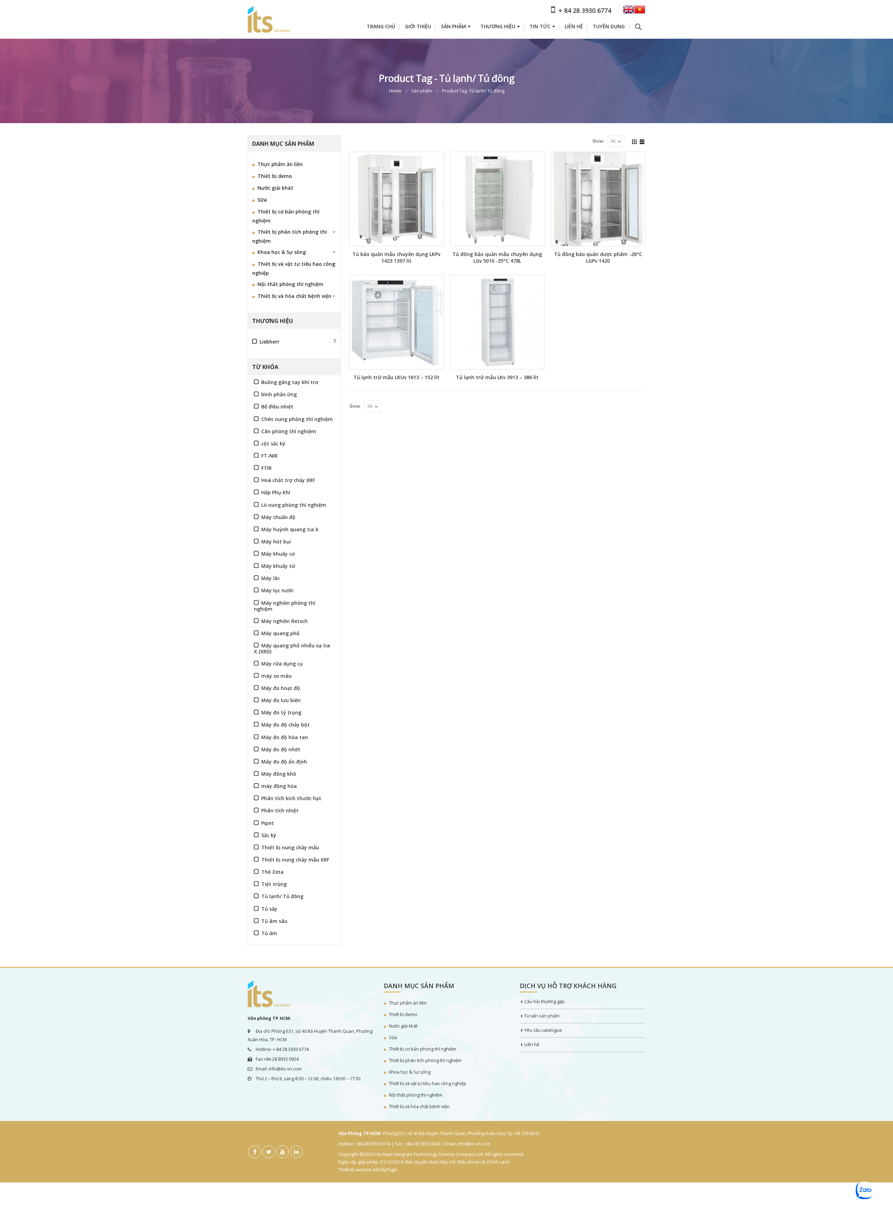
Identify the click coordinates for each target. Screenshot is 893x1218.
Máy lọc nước (277, 590)
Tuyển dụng (609, 26)
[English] (628, 12)
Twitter (268, 1151)
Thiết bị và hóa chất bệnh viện (294, 296)
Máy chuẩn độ (278, 517)
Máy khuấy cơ (278, 553)
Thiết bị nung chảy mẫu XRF (295, 859)
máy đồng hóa (279, 786)
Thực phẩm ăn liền (280, 164)
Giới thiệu (418, 26)
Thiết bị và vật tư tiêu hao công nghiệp (293, 268)
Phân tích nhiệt (280, 810)
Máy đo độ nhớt (280, 749)
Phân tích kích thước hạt (291, 798)
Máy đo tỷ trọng (281, 712)
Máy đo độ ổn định (284, 761)
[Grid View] (634, 141)
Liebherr (269, 341)
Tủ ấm (269, 933)
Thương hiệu (497, 26)
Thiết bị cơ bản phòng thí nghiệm (286, 216)
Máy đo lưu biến (281, 700)
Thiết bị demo (274, 176)
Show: (598, 141)
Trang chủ (381, 26)
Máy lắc (270, 578)
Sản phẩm (453, 26)
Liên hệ (574, 26)
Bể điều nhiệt (277, 406)
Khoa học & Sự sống (281, 252)
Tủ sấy (269, 908)
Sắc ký (268, 835)
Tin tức (540, 26)
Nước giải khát (275, 188)
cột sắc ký (273, 443)
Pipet (267, 823)
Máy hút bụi (276, 541)
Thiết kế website (355, 1170)
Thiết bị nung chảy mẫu (290, 847)
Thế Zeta (272, 872)
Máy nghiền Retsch (284, 621)
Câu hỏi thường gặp (544, 1002)
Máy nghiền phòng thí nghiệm (284, 606)
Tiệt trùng (274, 884)
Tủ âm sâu (274, 921)
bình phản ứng (279, 394)
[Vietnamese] (639, 12)
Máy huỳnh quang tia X (289, 529)
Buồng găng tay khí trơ (289, 382)
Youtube (282, 1151)
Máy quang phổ (280, 633)
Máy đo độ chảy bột (285, 724)
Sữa (262, 199)
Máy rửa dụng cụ (282, 663)
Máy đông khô (278, 773)
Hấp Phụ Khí (275, 492)
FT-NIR (269, 455)
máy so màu (276, 675)
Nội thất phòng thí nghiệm (290, 284)
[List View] (642, 141)
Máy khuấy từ (278, 566)
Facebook (254, 1151)
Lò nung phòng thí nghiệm (293, 505)
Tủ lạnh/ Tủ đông (282, 896)
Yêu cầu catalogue (543, 1030)
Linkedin (296, 1151)
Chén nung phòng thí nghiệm (297, 419)
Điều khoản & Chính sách (483, 1162)
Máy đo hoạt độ (280, 688)
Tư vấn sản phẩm (542, 1016)
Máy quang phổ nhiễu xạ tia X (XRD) (292, 648)
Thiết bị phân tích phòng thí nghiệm (289, 236)
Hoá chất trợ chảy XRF (288, 480)
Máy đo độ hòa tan (284, 737)
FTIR (266, 468)
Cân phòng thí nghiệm (288, 431)
